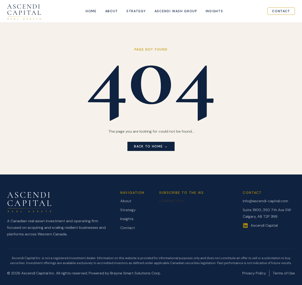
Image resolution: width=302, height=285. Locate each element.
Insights (214, 11)
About (111, 11)
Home (91, 11)
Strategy (136, 11)
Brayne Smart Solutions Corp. (135, 273)
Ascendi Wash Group (176, 11)
